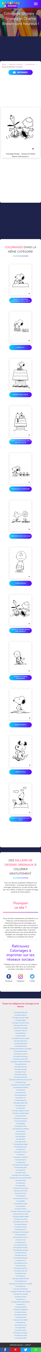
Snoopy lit (20, 347)
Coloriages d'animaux (20, 1074)
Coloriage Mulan (20, 1276)
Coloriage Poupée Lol (20, 1015)
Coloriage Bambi (20, 1170)
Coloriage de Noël (20, 1116)
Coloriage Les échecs (20, 1297)
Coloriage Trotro (20, 1149)
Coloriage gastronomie (20, 1263)
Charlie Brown (20, 583)
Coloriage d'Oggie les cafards (20, 1111)
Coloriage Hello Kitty (20, 1338)
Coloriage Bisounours (20, 1147)
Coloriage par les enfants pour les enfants (20, 1284)
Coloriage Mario (20, 1131)
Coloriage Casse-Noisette (20, 1294)
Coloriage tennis (20, 1183)
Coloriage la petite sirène (20, 1103)
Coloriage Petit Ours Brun (20, 1198)
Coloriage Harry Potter (20, 1335)
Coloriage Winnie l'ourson (20, 1237)
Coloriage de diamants (20, 1315)
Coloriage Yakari (20, 1139)
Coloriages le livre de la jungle (20, 1175)
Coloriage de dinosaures (20, 1118)
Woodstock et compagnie (20, 489)
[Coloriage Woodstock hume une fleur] (20, 516)
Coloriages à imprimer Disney (20, 1023)
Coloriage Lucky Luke (21, 1255)
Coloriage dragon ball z (20, 1041)
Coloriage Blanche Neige (20, 1144)
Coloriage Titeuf (20, 1108)
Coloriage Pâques (20, 1136)
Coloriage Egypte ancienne (20, 1250)
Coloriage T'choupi (20, 1173)
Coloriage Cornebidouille (20, 1289)
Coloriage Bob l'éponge (20, 1258)
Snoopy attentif (20, 725)
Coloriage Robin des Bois (20, 1247)
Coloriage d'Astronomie (20, 1191)
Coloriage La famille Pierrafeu (20, 1278)
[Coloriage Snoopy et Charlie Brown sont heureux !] (20, 611)
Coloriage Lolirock (20, 1260)
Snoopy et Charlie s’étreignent (20, 677)
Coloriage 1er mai (20, 1240)
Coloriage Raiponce (20, 1160)
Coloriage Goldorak (20, 1064)
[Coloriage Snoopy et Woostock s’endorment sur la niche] (20, 280)
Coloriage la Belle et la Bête (20, 1216)
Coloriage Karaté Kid (20, 1307)
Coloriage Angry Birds (20, 1167)
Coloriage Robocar (20, 1033)
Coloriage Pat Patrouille (20, 1012)
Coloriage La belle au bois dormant (20, 1211)
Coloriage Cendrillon (20, 1209)
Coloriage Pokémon (20, 1020)
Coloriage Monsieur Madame (20, 1129)
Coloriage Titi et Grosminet (20, 1214)
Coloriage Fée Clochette (20, 1204)
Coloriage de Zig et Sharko (20, 1087)
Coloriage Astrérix (20, 1093)
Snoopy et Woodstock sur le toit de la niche (20, 442)
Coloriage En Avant (20, 1072)
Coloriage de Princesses (20, 1025)
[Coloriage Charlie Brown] (20, 563)
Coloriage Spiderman (20, 1095)
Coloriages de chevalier (20, 1077)
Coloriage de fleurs (20, 1242)
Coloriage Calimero (20, 1134)
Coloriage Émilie (20, 1196)
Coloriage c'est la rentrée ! (20, 1320)
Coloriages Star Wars (20, 1126)
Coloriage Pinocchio (20, 1273)
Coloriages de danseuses (20, 1056)
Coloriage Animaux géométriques (20, 1302)
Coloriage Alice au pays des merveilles (20, 1178)
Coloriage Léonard (20, 1142)
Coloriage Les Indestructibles (20, 1113)
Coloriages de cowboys (20, 1054)
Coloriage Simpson (20, 1105)
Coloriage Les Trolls (20, 1193)
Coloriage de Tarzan (20, 1253)
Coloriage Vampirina (20, 1235)
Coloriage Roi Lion (20, 1098)
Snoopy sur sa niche (20, 394)
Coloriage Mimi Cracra (20, 1152)
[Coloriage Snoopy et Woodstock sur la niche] (20, 799)
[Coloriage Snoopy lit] (20, 328)
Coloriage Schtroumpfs (20, 1051)
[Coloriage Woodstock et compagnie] (20, 469)
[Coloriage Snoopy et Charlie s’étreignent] (20, 658)
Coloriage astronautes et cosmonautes (20, 1049)
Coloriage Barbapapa (20, 1046)
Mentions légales (16, 1345)
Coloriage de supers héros (20, 1059)
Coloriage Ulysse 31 (20, 1229)
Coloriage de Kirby (20, 1328)
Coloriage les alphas (20, 1312)
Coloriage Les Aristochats (20, 1157)
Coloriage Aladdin (20, 1036)
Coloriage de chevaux (20, 1121)
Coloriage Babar (20, 1123)
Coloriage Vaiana (20, 1162)
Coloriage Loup (20, 1299)
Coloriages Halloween (20, 1067)
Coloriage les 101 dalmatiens (20, 1232)
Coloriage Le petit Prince (20, 1268)
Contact (28, 1345)
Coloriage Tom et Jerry (20, 1227)
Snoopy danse (20, 772)
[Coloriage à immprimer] (11, 5)
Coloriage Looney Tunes (20, 1219)
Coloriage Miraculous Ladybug (20, 1038)
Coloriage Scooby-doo (20, 1271)
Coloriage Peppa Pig (20, 1100)
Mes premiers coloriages (21, 1028)
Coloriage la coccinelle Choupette (20, 1085)
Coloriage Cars (20, 1154)
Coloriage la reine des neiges (20, 1018)
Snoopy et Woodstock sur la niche (20, 819)
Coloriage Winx (20, 1090)
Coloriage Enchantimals (20, 1245)
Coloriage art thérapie (20, 1224)
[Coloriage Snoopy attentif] (20, 705)
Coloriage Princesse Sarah (20, 1188)
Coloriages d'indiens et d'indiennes (20, 1062)
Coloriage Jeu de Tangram (20, 1333)
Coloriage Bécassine (20, 1281)
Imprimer (22, 72)
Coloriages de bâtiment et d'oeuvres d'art (20, 1080)
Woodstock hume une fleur (20, 536)
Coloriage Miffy (20, 1201)
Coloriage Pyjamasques (20, 1043)
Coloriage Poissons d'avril (20, 1222)
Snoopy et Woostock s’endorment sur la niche (20, 300)
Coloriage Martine (20, 1206)
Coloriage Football (20, 1180)
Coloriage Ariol (20, 1304)
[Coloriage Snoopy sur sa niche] (20, 375)
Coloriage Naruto (20, 1322)
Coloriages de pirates (20, 1069)
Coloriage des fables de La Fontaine (20, 1291)
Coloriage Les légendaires (20, 1309)
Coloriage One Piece (20, 1330)
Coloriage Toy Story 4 (20, 1031)
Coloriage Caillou (20, 1185)
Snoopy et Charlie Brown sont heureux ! (20, 630)
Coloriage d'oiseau (20, 1266)
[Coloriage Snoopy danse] (20, 752)
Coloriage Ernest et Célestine (20, 1165)
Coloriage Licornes (20, 1082)
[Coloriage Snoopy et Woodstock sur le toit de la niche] (20, 422)
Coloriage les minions (20, 1325)
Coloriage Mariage (20, 1317)
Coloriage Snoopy (20, 1286)
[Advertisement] (20, 42)
